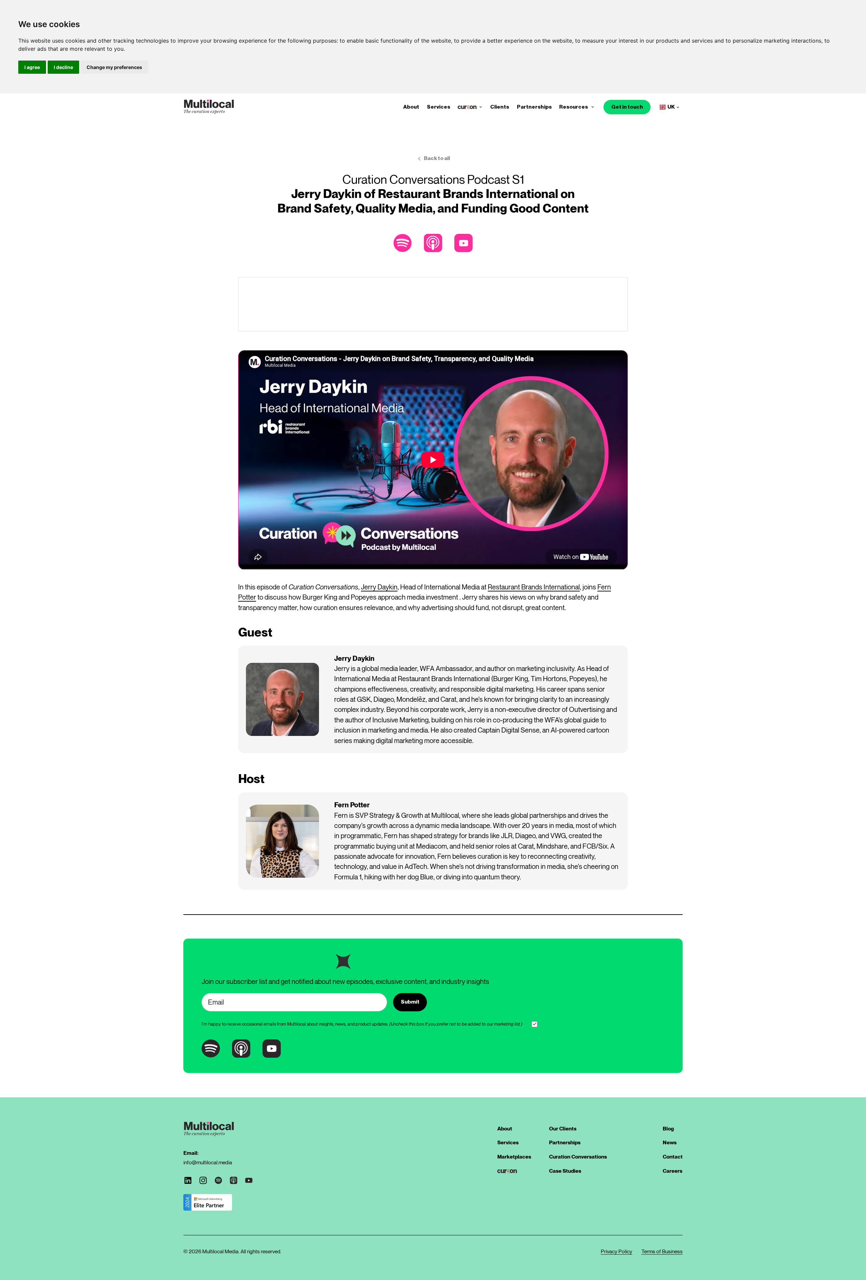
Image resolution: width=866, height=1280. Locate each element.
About (411, 107)
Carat (448, 699)
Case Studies (565, 1171)
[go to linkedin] (187, 1180)
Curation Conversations (578, 1156)
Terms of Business (662, 1251)
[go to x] (203, 1180)
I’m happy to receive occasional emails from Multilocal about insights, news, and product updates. (362, 1024)
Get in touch (627, 107)
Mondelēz (411, 699)
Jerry (341, 668)
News (670, 1142)
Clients (499, 107)
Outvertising (587, 709)
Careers (672, 1171)
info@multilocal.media (207, 1162)
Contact (673, 1156)
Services (438, 107)
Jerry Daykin (379, 587)
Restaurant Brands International (534, 587)
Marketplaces (514, 1156)
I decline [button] (63, 67)
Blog (668, 1128)
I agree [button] (32, 67)
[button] (480, 107)
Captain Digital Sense (509, 730)
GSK (364, 699)
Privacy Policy (616, 1251)
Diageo (383, 699)
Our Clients (562, 1128)
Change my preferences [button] (114, 67)
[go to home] (208, 107)
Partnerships (534, 107)
